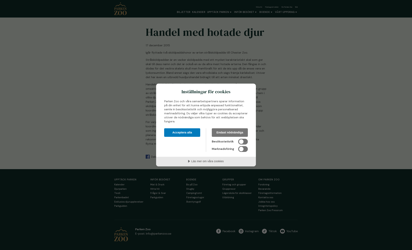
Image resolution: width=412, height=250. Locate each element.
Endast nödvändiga (229, 132)
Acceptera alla (182, 132)
